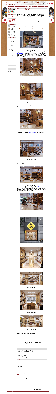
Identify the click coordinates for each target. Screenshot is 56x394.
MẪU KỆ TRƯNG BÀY (26, 6)
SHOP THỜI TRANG (11, 41)
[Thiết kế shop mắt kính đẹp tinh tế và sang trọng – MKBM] (9, 26)
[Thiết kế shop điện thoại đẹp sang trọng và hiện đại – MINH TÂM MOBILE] (9, 34)
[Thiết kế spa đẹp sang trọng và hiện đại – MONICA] (9, 29)
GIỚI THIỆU (17, 6)
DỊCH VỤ (14, 6)
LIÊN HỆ (45, 6)
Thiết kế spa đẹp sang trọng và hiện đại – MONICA (13, 29)
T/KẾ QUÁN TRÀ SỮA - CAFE (12, 63)
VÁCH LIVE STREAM (11, 50)
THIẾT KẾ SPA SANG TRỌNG (11, 61)
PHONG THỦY (32, 6)
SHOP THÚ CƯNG (11, 49)
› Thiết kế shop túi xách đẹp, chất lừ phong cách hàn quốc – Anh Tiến (25, 357)
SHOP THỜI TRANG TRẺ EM (12, 59)
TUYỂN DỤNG (41, 6)
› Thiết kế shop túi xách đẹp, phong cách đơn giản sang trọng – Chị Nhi (25, 350)
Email (18, 364)
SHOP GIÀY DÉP (11, 46)
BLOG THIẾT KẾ (37, 6)
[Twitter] (19, 347)
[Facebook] (17, 347)
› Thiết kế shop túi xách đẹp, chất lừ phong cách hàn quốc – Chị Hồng (25, 351)
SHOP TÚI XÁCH (11, 45)
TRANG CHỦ (10, 6)
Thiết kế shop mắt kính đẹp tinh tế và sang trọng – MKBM (13, 26)
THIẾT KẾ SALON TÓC (12, 55)
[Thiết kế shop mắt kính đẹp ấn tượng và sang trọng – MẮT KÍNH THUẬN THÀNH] (9, 32)
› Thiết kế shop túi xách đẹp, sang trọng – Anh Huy (22, 355)
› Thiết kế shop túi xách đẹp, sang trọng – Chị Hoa (22, 356)
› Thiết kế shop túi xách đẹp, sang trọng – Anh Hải (22, 354)
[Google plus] (18, 347)
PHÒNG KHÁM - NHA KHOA (11, 57)
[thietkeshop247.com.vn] (28, 3)
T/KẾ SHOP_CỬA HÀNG (12, 40)
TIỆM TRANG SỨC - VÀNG (11, 53)
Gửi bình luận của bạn (19, 366)
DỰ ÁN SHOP (21, 6)
